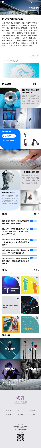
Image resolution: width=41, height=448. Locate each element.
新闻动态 (8, 411)
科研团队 (10, 348)
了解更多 (33, 55)
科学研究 (32, 411)
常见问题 (10, 369)
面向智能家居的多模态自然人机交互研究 (19, 121)
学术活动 (20, 411)
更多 (34, 84)
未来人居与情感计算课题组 (16, 117)
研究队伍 (8, 414)
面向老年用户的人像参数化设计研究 (11, 140)
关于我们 (32, 414)
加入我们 (6, 382)
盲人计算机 (10, 158)
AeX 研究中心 (10, 136)
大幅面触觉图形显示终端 (13, 162)
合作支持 (31, 369)
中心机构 (31, 348)
